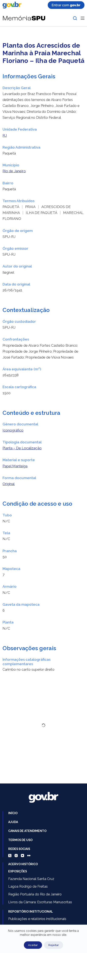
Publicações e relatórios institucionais (37, 919)
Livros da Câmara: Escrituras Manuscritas (40, 902)
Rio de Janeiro (14, 171)
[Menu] (82, 18)
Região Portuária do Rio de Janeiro (35, 894)
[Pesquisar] (75, 18)
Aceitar (33, 945)
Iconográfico (13, 430)
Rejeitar (53, 945)
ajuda (13, 822)
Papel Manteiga (15, 466)
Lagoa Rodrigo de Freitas (28, 886)
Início (13, 813)
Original (9, 484)
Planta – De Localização (22, 448)
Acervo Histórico (23, 864)
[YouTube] (22, 855)
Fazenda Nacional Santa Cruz (31, 879)
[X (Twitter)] (9, 855)
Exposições (17, 871)
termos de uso (20, 840)
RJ (5, 135)
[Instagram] (16, 855)
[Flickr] (28, 855)
